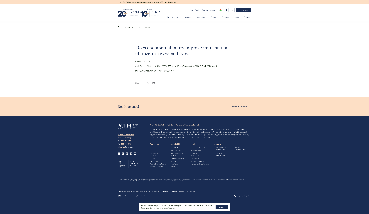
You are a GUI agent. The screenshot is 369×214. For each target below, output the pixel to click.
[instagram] (127, 154)
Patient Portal (194, 10)
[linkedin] (154, 83)
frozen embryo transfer (192, 135)
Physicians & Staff (176, 150)
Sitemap (165, 191)
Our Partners (174, 161)
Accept (221, 207)
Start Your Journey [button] (174, 17)
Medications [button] (201, 17)
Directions (218, 149)
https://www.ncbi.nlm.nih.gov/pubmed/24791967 (156, 71)
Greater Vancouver (221, 147)
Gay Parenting (195, 158)
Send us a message (125, 138)
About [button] (237, 17)
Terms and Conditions (177, 191)
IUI (150, 150)
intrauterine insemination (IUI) (224, 132)
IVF (151, 148)
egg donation (219, 135)
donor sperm (229, 135)
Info (223, 149)
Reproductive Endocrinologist (200, 164)
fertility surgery (205, 135)
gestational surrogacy (241, 135)
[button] (118, 2)
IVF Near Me (194, 153)
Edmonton (218, 153)
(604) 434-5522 (126, 144)
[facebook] (143, 83)
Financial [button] (214, 17)
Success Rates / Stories (178, 153)
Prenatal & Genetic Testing (158, 164)
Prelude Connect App (169, 2)
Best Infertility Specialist (198, 148)
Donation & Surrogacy (156, 166)
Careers (173, 166)
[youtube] (135, 154)
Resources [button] (226, 17)
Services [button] (188, 17)
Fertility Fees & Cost (196, 150)
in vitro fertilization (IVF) (206, 132)
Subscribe (121, 147)
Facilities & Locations (177, 158)
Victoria (237, 147)
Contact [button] (247, 17)
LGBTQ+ (152, 158)
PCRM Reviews (175, 156)
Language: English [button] (243, 196)
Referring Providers (208, 10)
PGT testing (180, 135)
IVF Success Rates (196, 156)
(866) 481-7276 (126, 141)
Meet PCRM (174, 148)
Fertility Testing (154, 161)
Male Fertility (153, 156)
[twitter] (148, 83)
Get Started (244, 10)
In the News (174, 164)
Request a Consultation (239, 106)
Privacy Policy (191, 191)
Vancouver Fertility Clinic (198, 161)
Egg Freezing (154, 153)
